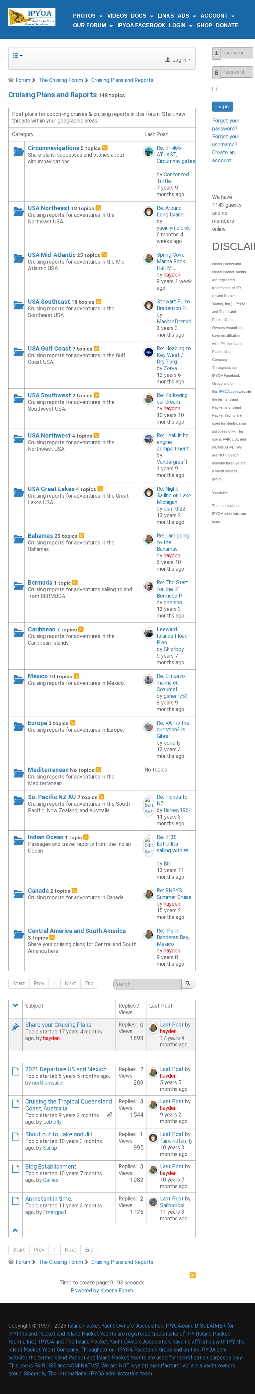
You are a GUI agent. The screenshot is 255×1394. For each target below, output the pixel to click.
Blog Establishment (50, 1166)
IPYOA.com (228, 391)
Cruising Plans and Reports (52, 95)
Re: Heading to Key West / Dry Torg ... (174, 355)
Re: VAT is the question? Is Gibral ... (173, 729)
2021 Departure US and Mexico (66, 1069)
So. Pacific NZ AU (52, 796)
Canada (38, 890)
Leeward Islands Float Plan (172, 636)
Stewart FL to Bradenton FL (173, 304)
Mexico (38, 676)
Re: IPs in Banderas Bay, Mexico (173, 937)
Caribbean (41, 629)
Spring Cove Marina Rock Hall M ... (171, 261)
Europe (37, 722)
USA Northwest (49, 435)
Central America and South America (77, 930)
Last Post (172, 1025)
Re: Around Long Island (170, 211)
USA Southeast (49, 301)
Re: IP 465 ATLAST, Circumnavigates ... (176, 158)
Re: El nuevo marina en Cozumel (171, 683)
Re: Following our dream (172, 398)
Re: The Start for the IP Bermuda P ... (172, 589)
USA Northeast (49, 208)
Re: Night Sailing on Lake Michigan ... (174, 495)
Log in (222, 106)
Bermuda (40, 582)
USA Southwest (49, 395)
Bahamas (40, 535)
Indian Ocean (45, 837)
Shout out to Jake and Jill (58, 1134)
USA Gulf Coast (49, 348)
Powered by (85, 1290)
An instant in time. (48, 1198)
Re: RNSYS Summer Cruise (174, 893)
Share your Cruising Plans (58, 1025)
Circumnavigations (53, 147)
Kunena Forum (116, 1290)
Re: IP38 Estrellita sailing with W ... (172, 847)
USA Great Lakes (51, 488)
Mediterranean (48, 769)
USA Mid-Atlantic (52, 254)
